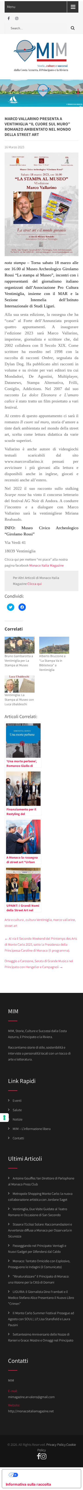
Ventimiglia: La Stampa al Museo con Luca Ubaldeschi (19, 699)
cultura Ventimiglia (39, 919)
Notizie (17, 1119)
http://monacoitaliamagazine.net (31, 1411)
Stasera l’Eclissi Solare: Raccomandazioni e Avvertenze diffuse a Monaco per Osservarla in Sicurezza (40, 1230)
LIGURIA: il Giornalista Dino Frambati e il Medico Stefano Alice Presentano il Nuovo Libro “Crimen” (41, 1297)
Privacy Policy (56, 1444)
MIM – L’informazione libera (31, 1128)
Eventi (17, 1100)
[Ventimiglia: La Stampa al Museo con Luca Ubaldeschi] (20, 683)
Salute (17, 1110)
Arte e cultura (14, 919)
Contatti (18, 1138)
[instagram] (17, 18)
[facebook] (9, 18)
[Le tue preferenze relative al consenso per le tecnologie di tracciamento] (4, 1117)
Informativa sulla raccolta (28, 1484)
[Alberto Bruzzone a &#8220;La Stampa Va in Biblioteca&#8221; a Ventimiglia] (54, 645)
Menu (11, 6)
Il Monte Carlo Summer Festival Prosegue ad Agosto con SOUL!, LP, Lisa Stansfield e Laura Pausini (41, 1319)
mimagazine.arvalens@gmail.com (31, 1397)
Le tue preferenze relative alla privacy (46, 1475)
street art (11, 925)
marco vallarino (64, 919)
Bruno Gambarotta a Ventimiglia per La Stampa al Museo (19, 660)
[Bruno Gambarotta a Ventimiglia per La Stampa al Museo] (20, 645)
